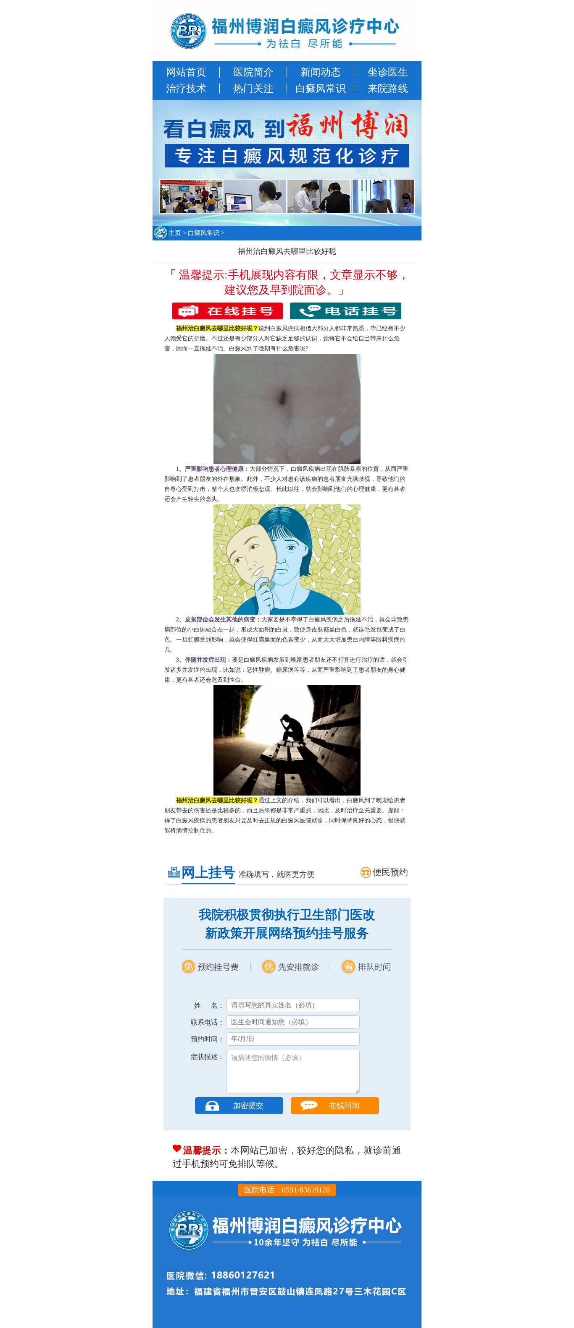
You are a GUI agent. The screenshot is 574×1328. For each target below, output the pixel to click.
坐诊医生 (388, 72)
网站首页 (186, 72)
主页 (175, 233)
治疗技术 (186, 88)
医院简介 (253, 72)
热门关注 (253, 88)
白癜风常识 (320, 88)
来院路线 (388, 88)
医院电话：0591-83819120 (287, 1190)
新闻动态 (320, 72)
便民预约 (390, 872)
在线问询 (344, 1105)
